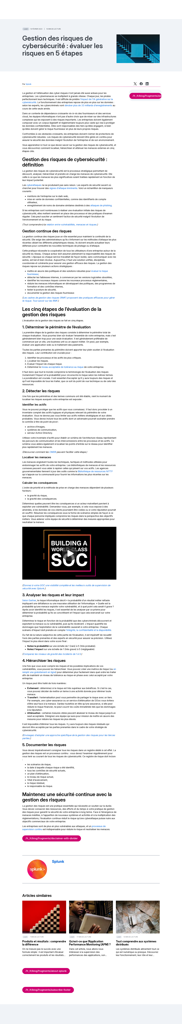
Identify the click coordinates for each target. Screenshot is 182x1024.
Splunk (28, 84)
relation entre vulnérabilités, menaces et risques (71, 224)
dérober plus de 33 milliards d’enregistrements (88, 105)
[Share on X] (135, 83)
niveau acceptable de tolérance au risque (62, 367)
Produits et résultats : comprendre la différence (44, 943)
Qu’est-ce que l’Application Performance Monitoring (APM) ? (90, 943)
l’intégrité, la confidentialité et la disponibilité (88, 630)
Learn (26, 29)
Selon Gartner (29, 600)
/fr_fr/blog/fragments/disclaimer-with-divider (52, 838)
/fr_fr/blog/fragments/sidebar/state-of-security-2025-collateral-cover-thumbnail (147, 95)
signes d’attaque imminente (63, 188)
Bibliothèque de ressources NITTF (95, 471)
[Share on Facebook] (141, 83)
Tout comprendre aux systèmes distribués (136, 943)
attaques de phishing (101, 205)
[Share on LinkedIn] (147, 83)
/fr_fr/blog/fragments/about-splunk (46, 970)
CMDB (52, 452)
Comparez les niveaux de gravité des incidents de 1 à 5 (52, 654)
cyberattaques (34, 185)
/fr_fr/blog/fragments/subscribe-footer (48, 989)
